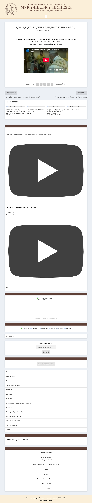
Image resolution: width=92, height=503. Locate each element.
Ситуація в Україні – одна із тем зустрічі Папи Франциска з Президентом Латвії (56, 112)
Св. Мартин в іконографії (14, 416)
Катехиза (9, 394)
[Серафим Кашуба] (76, 106)
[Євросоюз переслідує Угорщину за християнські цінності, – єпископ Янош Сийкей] (15, 106)
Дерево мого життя (12, 425)
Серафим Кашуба (73, 110)
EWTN (46, 474)
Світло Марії (46, 488)
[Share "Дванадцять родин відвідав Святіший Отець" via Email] (48, 84)
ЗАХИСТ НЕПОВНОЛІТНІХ (46, 364)
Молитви (9, 407)
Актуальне (46, 30)
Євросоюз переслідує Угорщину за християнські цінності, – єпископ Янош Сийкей (15, 112)
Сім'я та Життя (46, 483)
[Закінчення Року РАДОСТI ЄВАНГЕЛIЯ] (36, 106)
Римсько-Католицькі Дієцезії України (18, 403)
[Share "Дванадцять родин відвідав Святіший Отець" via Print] (52, 84)
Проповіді (9, 390)
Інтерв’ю (9, 398)
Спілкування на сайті (13, 421)
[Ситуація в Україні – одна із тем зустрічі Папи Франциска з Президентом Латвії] (56, 106)
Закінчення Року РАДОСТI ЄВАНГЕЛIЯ (35, 110)
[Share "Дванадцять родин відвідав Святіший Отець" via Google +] (45, 84)
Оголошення (10, 376)
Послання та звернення (14, 381)
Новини (8, 372)
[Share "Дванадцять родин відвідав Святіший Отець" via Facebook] (37, 84)
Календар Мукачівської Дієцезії (16, 412)
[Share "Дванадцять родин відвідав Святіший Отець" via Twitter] (41, 84)
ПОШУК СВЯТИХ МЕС (46, 343)
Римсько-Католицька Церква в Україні (46, 464)
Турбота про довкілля (13, 385)
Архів (8, 430)
